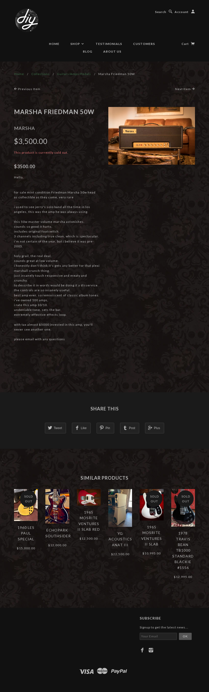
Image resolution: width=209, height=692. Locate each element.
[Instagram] (151, 650)
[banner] (27, 20)
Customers (144, 44)
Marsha (24, 128)
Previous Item (29, 89)
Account (182, 12)
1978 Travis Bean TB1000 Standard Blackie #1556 (183, 550)
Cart (185, 44)
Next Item (183, 89)
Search (160, 12)
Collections (40, 74)
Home (54, 44)
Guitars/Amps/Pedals (74, 74)
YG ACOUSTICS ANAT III (120, 539)
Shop (75, 44)
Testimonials (109, 44)
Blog (87, 51)
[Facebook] (142, 650)
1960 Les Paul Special (26, 533)
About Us (112, 51)
